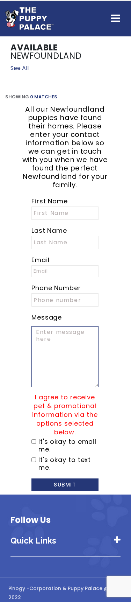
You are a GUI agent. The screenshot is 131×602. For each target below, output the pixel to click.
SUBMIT (65, 484)
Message (46, 317)
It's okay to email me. (67, 445)
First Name (49, 201)
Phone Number (56, 288)
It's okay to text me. (64, 463)
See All (19, 68)
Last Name (49, 230)
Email (40, 260)
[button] (115, 18)
